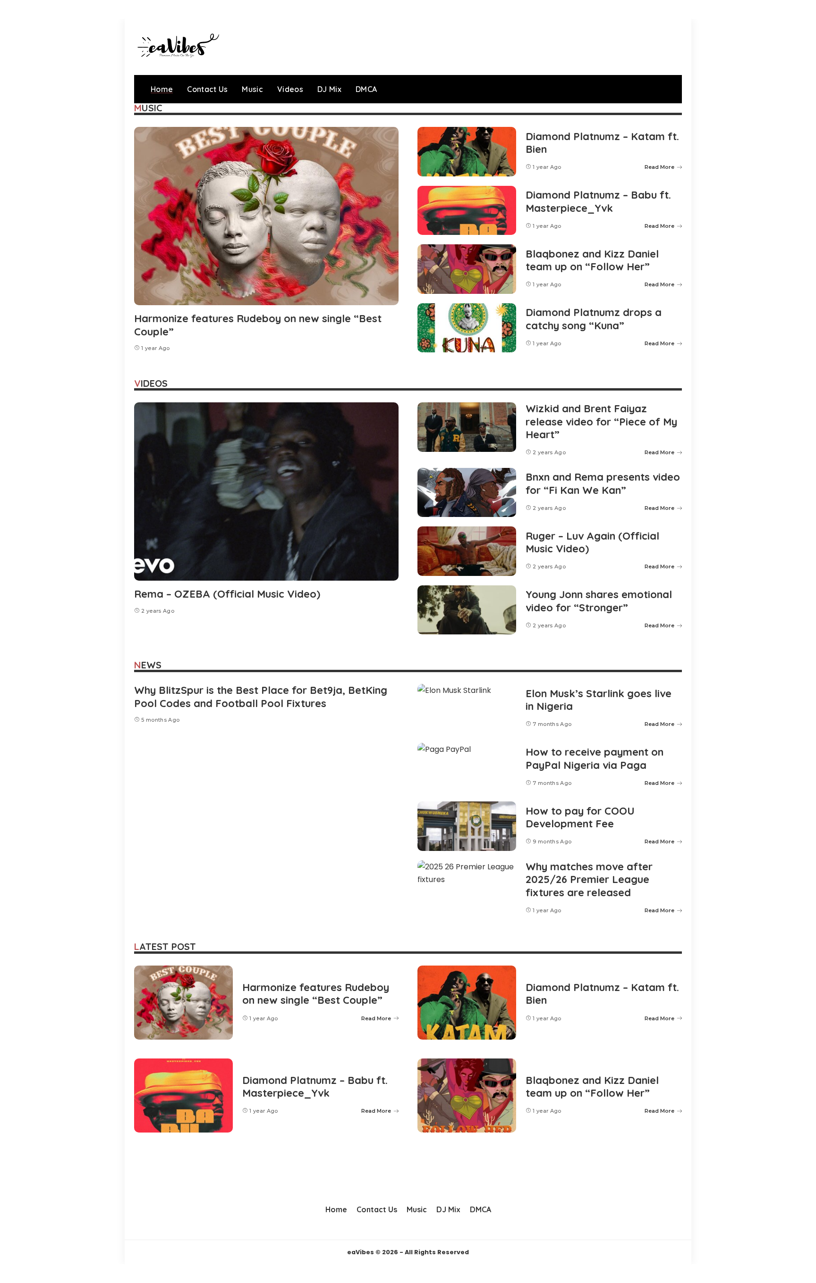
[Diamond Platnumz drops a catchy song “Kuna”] (466, 328)
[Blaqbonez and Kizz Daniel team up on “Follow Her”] (466, 269)
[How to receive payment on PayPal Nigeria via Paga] (466, 767)
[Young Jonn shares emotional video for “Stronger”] (466, 610)
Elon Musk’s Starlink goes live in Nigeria (599, 700)
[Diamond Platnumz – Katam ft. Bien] (466, 151)
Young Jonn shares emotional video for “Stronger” (599, 601)
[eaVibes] (176, 47)
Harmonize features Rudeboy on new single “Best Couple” (258, 325)
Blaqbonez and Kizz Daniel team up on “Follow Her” (592, 260)
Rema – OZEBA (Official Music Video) (227, 593)
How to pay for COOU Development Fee (580, 817)
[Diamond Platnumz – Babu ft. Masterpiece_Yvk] (466, 210)
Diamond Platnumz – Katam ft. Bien (602, 143)
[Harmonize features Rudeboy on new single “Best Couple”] (266, 216)
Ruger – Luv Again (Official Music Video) (592, 542)
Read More (659, 167)
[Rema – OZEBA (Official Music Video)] (266, 491)
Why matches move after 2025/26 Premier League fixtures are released (589, 879)
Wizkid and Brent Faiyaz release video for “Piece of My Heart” (601, 421)
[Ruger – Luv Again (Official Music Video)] (466, 551)
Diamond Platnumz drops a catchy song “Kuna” (594, 319)
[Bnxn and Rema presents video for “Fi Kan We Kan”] (466, 492)
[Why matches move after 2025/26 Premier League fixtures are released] (466, 885)
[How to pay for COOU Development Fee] (466, 826)
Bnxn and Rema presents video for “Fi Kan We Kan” (603, 483)
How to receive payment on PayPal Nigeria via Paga (594, 758)
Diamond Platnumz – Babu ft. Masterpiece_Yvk (598, 201)
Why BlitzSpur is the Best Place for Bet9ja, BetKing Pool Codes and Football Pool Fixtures (260, 696)
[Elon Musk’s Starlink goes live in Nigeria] (466, 708)
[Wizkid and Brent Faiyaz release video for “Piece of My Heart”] (466, 427)
